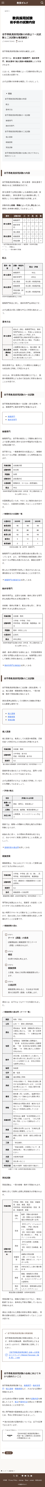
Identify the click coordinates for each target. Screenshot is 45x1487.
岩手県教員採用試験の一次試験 (17, 115)
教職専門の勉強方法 (12, 579)
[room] (20, 1476)
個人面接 (9, 137)
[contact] (31, 1476)
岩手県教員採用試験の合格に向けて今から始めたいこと (22, 154)
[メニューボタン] (3, 3)
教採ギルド (22, 3)
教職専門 (9, 120)
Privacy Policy (13, 1480)
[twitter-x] (14, 1476)
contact (32, 1480)
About (26, 1480)
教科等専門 (10, 126)
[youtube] (25, 1476)
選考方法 (9, 109)
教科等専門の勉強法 (12, 665)
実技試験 (9, 147)
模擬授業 (9, 142)
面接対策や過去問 (11, 847)
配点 (7, 104)
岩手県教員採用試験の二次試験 (17, 131)
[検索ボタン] (42, 3)
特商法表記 (38, 1480)
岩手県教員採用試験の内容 (16, 98)
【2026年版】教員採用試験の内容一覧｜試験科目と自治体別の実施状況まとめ (28, 1435)
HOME (5, 1480)
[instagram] (17, 1476)
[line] (22, 1476)
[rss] (28, 1476)
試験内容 (34, 1398)
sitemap (21, 1480)
